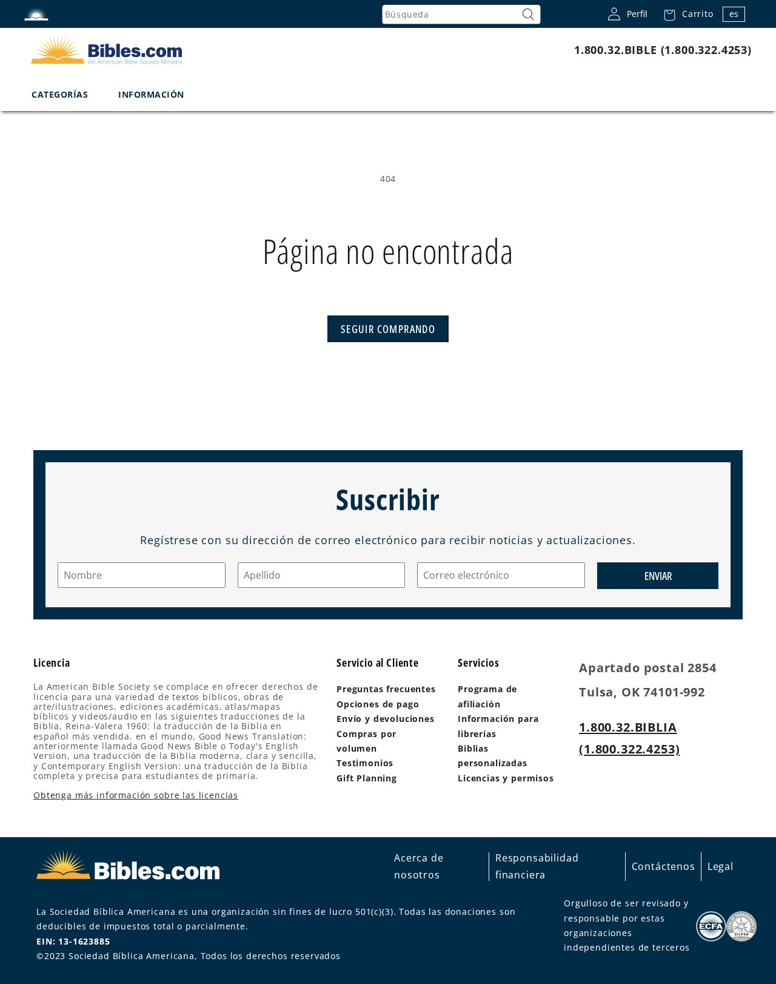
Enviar (658, 575)
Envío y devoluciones (385, 718)
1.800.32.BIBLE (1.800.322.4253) (663, 49)
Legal (720, 866)
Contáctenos (663, 866)
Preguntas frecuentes (386, 689)
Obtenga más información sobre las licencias (135, 795)
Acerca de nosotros (419, 866)
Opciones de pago (377, 704)
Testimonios (364, 763)
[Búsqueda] (529, 14)
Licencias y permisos (506, 778)
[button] (685, 14)
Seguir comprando (388, 329)
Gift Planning (366, 778)
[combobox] (461, 14)
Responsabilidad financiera (537, 866)
